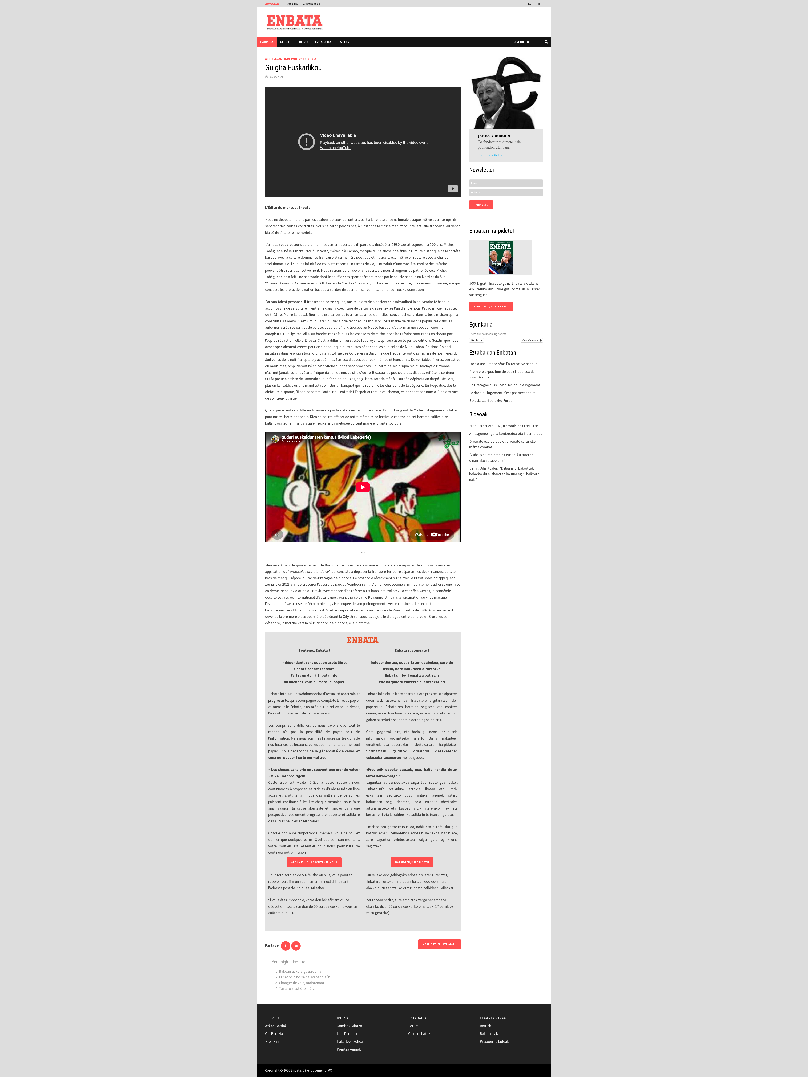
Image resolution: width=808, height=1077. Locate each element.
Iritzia (303, 42)
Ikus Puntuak (294, 59)
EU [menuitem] (530, 3)
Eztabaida (323, 42)
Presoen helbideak (494, 1041)
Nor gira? (292, 3)
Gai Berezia (274, 1033)
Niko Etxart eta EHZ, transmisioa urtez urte (503, 425)
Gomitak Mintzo (349, 1025)
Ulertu (286, 42)
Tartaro (345, 42)
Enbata (296, 1070)
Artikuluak (273, 59)
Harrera (266, 42)
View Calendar (531, 340)
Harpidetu (520, 42)
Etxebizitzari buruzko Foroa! (491, 400)
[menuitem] (530, 3)
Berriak (485, 1025)
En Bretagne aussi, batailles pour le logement (504, 384)
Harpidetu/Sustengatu (412, 862)
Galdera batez (419, 1033)
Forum (413, 1025)
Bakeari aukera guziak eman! (302, 971)
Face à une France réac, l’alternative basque (503, 363)
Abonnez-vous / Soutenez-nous (314, 862)
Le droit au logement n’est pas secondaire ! (503, 392)
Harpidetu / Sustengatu (491, 306)
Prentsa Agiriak (349, 1049)
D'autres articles (490, 154)
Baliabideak (489, 1033)
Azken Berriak (276, 1025)
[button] (476, 340)
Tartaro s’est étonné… (297, 988)
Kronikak (272, 1041)
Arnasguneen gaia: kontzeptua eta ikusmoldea (505, 433)
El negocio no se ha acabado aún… (306, 977)
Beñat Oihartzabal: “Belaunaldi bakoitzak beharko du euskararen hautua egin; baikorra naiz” (504, 474)
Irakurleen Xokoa (350, 1041)
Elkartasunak (311, 3)
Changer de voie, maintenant (301, 982)
